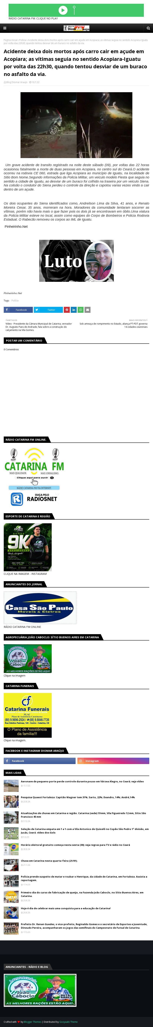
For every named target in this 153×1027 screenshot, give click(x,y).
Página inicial (10, 40)
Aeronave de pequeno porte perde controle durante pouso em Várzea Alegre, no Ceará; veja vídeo (82, 781)
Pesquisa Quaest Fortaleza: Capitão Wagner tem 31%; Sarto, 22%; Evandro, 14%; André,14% (78, 797)
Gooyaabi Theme (68, 1021)
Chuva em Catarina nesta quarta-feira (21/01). (49, 860)
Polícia (22, 40)
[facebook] (40, 761)
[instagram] (113, 761)
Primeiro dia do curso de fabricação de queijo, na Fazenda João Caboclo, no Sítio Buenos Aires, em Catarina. (82, 894)
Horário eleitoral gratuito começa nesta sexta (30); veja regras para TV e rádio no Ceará (75, 845)
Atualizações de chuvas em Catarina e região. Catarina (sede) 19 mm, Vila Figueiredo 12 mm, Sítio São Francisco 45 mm (83, 815)
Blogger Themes (32, 1021)
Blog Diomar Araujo (16, 82)
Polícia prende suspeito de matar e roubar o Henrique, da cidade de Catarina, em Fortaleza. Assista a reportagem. (84, 878)
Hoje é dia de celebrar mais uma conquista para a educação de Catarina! (66, 908)
